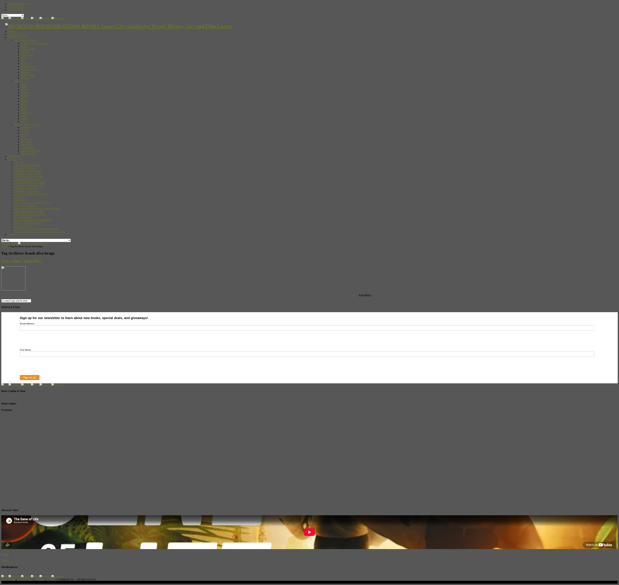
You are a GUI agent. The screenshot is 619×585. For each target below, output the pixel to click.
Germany (25, 92)
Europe (19, 81)
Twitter (5, 554)
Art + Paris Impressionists (27, 165)
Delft (23, 86)
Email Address (27, 323)
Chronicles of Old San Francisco (30, 194)
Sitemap (39, 579)
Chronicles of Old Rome (26, 191)
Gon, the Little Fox (24, 217)
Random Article (9, 243)
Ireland (24, 95)
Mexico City (27, 139)
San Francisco (28, 147)
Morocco (25, 63)
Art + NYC (20, 162)
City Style (19, 197)
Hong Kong (27, 54)
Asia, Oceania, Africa (26, 40)
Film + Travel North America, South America (37, 208)
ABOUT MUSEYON (19, 4)
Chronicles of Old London (27, 179)
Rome (24, 107)
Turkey (24, 118)
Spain (23, 115)
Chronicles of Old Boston (27, 170)
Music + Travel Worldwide (28, 223)
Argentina (26, 127)
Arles (23, 83)
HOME (11, 31)
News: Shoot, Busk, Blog (21, 261)
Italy (23, 98)
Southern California (31, 150)
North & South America (27, 124)
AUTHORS (14, 156)
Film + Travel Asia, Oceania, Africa (32, 202)
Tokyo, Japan (27, 75)
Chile (23, 136)
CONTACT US (16, 9)
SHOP (11, 234)
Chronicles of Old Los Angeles (30, 182)
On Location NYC (23, 226)
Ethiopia (25, 52)
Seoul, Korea (27, 66)
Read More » (365, 295)
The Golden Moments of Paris (29, 214)
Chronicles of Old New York (29, 185)
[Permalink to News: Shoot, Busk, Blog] (13, 289)
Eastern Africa (28, 49)
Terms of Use (8, 579)
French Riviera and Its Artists (29, 211)
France (24, 89)
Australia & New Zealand (34, 43)
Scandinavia (27, 112)
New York (26, 141)
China (24, 46)
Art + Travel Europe (24, 168)
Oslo (23, 104)
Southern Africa (29, 69)
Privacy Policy (24, 579)
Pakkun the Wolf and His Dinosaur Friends (36, 228)
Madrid (24, 101)
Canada (24, 130)
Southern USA (28, 153)
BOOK (12, 159)
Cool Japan (20, 199)
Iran (23, 60)
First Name (25, 350)
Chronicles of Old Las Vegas (29, 176)
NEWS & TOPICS (17, 34)
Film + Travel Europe (25, 205)
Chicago (25, 133)
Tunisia (24, 78)
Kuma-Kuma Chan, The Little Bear (32, 220)
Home (4, 246)
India (23, 57)
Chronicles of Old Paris (26, 188)
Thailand (25, 72)
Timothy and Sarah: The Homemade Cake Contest (40, 231)
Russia (24, 110)
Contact (50, 579)
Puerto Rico (27, 144)
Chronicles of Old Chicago (28, 173)
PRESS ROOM (16, 6)
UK (23, 121)
